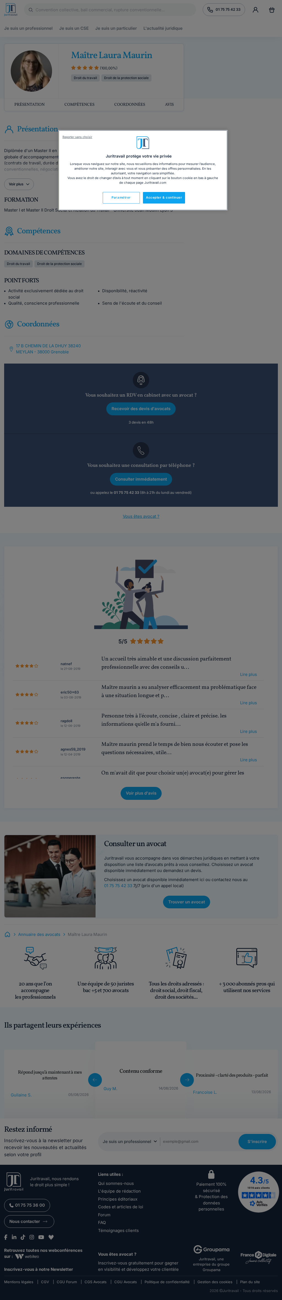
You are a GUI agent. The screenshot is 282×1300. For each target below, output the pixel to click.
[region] (142, 170)
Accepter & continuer (164, 197)
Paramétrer (121, 197)
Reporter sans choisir (77, 137)
